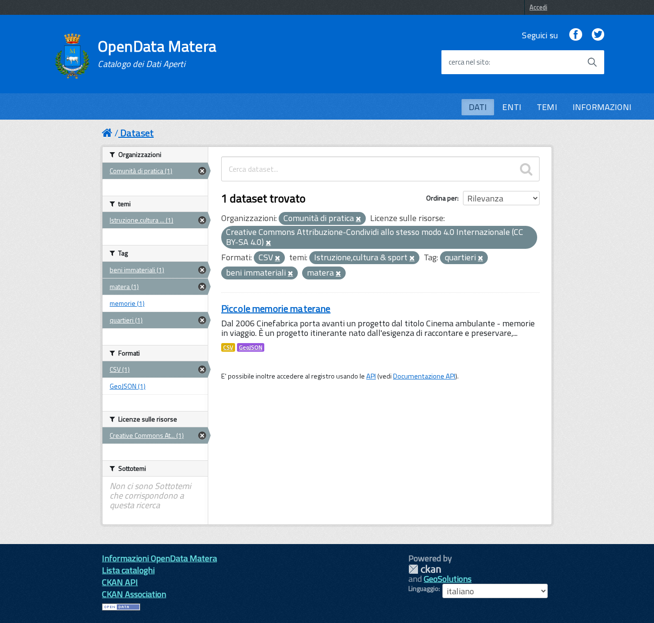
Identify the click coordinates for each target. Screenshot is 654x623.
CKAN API (120, 582)
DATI (478, 106)
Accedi (538, 7)
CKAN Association (134, 594)
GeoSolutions (448, 578)
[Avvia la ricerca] (592, 62)
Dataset (137, 132)
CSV (228, 347)
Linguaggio (423, 588)
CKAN (424, 569)
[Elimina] (358, 219)
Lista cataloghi (128, 570)
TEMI (547, 106)
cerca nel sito (469, 62)
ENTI (511, 106)
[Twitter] (598, 35)
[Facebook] (575, 35)
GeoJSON (250, 347)
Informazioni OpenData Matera (159, 558)
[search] (526, 169)
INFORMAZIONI (602, 106)
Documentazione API (424, 376)
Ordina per (441, 198)
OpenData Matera (157, 53)
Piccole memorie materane (275, 308)
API (371, 376)
